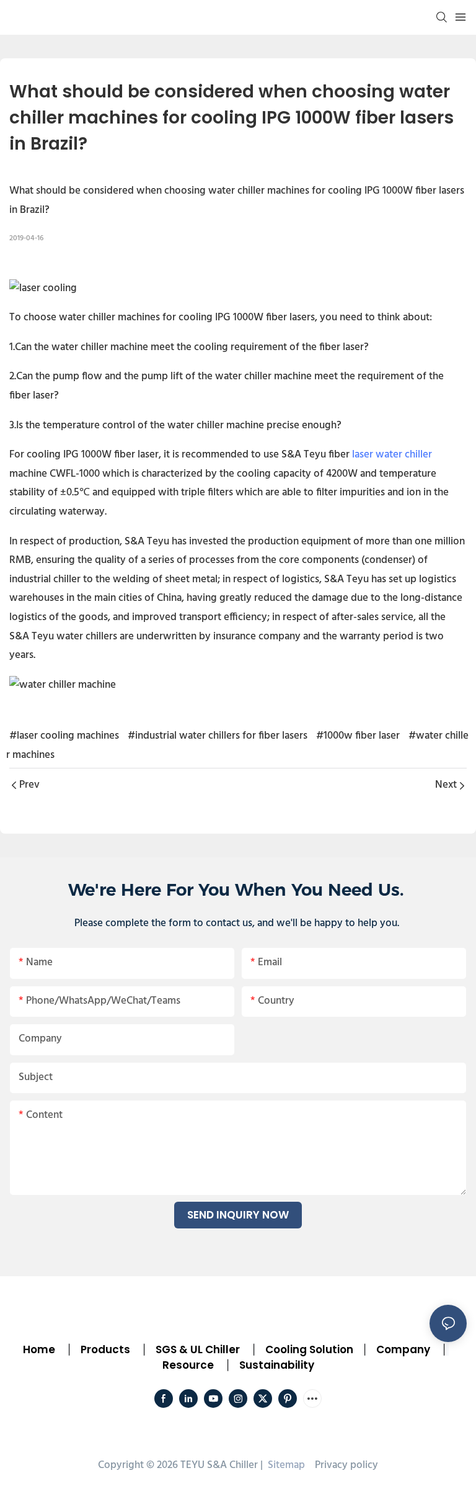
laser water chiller (392, 454)
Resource (188, 1365)
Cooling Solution (309, 1349)
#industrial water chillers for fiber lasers (217, 735)
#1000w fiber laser (358, 735)
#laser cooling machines (64, 735)
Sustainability (276, 1365)
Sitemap (285, 1465)
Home (39, 1349)
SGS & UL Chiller (198, 1349)
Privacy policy (346, 1465)
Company (403, 1349)
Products (104, 1349)
